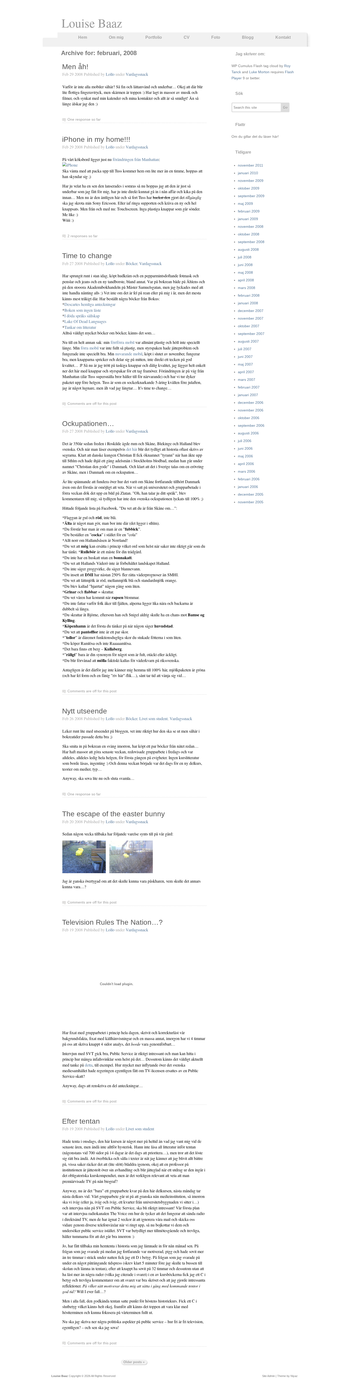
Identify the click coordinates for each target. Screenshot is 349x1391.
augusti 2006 (248, 433)
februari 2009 (249, 211)
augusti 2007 (248, 341)
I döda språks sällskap (82, 315)
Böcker (131, 263)
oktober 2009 (248, 188)
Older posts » (134, 1362)
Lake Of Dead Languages (85, 321)
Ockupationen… (88, 424)
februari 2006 (249, 479)
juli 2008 (244, 257)
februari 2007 (249, 387)
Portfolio (153, 37)
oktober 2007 (248, 326)
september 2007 (251, 334)
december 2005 (250, 494)
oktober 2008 (248, 234)
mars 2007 (246, 380)
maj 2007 (245, 364)
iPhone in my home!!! (96, 139)
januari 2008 (248, 303)
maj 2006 (245, 456)
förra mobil (90, 347)
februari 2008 (249, 295)
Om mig (116, 37)
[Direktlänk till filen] (84, 871)
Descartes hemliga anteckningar (89, 304)
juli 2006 (244, 441)
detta (88, 1065)
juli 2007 (244, 349)
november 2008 (250, 226)
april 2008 (246, 280)
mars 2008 (246, 288)
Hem (82, 37)
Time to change (87, 256)
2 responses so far (82, 236)
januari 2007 (248, 395)
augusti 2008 (248, 249)
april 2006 (246, 464)
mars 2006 (246, 471)
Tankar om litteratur (80, 327)
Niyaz (294, 1375)
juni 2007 (245, 357)
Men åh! (75, 67)
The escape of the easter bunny (113, 814)
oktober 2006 (248, 418)
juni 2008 (245, 265)
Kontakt (283, 37)
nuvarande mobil (128, 353)
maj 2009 (245, 204)
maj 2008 (245, 272)
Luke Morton (259, 72)
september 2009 (251, 196)
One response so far (84, 119)
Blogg (248, 37)
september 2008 (251, 242)
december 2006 (250, 402)
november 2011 (250, 165)
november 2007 (250, 318)
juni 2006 (245, 448)
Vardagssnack (137, 74)
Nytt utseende (84, 711)
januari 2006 (248, 487)
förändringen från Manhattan (136, 159)
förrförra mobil (122, 342)
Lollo (110, 74)
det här (131, 449)
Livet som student (153, 718)
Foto (215, 37)
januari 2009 (248, 219)
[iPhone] (70, 165)
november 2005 (250, 502)
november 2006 (250, 410)
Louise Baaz (92, 23)
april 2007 (246, 372)
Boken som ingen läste (82, 310)
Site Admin (268, 1375)
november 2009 (250, 181)
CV (187, 37)
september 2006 (251, 425)
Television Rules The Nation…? (112, 922)
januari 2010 (248, 173)
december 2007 (250, 311)
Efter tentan (81, 1121)
